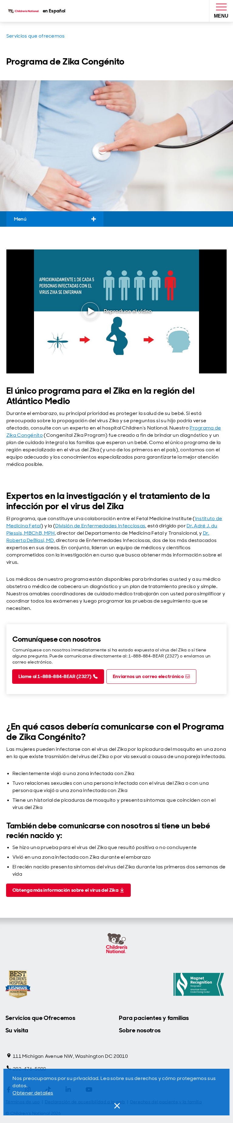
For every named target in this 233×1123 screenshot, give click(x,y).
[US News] (17, 984)
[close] (116, 1105)
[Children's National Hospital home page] (116, 944)
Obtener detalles (32, 1093)
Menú (20, 219)
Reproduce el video (128, 311)
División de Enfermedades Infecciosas (100, 526)
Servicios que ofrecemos (35, 36)
